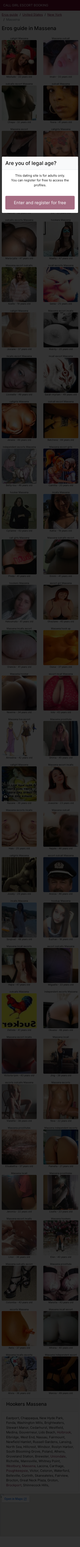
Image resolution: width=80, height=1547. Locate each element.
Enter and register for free (40, 202)
